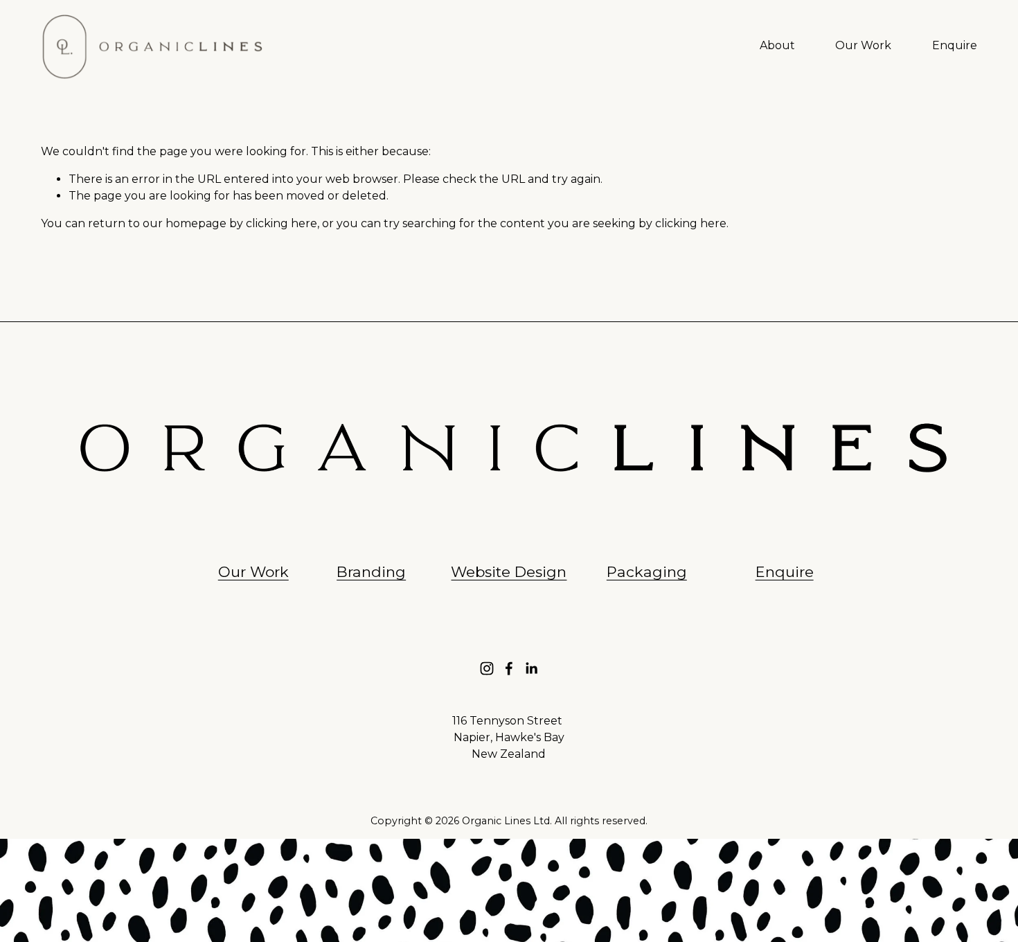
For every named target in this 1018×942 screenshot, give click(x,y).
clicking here (281, 223)
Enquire (954, 45)
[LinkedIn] (531, 668)
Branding (371, 571)
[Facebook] (509, 668)
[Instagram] (487, 668)
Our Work (863, 45)
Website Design (508, 571)
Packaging (647, 571)
